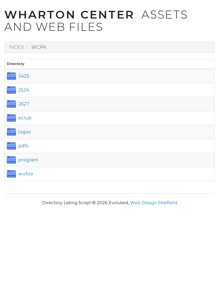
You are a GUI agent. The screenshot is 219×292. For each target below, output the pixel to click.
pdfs (23, 146)
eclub (25, 118)
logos (24, 132)
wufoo (25, 174)
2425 (23, 76)
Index (16, 47)
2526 (23, 90)
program (28, 160)
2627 (23, 104)
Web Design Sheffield (153, 202)
